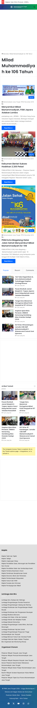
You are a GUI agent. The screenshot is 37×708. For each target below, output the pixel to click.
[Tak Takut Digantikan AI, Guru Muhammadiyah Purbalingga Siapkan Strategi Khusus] (7, 280)
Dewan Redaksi (26, 695)
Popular (6, 270)
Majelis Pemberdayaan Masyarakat (13, 578)
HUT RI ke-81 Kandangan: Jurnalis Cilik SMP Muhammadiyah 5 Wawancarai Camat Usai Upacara (24, 329)
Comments (30, 270)
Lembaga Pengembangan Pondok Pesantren (16, 602)
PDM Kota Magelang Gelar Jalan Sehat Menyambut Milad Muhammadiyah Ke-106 (18, 243)
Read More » (8, 128)
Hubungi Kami (13, 698)
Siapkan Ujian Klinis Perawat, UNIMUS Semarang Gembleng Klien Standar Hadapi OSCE (23, 315)
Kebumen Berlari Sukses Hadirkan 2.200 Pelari (14, 165)
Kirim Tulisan (24, 698)
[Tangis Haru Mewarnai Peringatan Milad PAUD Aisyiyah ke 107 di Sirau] (7, 304)
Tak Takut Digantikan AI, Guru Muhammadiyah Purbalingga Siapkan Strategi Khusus (24, 280)
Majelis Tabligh (6, 558)
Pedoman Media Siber (13, 695)
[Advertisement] (18, 30)
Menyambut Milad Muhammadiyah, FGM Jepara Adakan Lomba (17, 109)
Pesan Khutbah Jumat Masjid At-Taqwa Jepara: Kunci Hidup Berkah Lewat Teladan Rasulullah (24, 292)
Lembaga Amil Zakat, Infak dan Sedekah (14, 617)
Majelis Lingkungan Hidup (10, 561)
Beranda (6, 54)
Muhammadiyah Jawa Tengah (12, 102)
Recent (17, 270)
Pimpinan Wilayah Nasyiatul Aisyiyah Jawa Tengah (17, 660)
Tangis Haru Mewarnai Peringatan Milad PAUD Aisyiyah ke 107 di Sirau (23, 303)
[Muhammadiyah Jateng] (18, 7)
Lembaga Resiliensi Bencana (11, 614)
